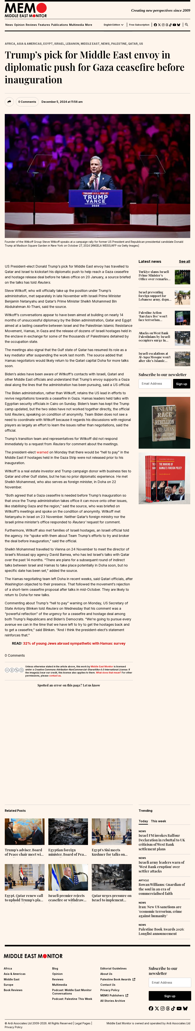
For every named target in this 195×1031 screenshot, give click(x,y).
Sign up (181, 384)
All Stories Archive (112, 1000)
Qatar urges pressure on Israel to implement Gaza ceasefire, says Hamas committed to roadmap (111, 898)
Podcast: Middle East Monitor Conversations (72, 991)
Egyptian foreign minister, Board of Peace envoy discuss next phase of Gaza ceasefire (67, 852)
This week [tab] (158, 821)
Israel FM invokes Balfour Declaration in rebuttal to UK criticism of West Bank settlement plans (162, 842)
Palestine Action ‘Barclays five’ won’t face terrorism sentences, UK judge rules (153, 316)
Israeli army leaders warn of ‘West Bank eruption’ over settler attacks (161, 867)
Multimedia (76, 24)
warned (42, 452)
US (141, 43)
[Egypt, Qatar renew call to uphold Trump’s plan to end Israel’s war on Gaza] (25, 877)
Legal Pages (82, 1023)
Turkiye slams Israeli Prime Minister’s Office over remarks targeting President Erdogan (154, 275)
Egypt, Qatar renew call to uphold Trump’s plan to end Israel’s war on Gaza (24, 898)
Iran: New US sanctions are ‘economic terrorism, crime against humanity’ (160, 911)
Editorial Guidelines (113, 968)
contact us (55, 675)
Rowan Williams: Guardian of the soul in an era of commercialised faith (162, 889)
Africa (10, 43)
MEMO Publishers (112, 995)
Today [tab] (143, 821)
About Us (106, 973)
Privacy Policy (109, 990)
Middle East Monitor (102, 666)
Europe (8, 984)
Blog (55, 968)
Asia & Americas (29, 43)
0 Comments (27, 101)
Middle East (90, 43)
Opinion (19, 24)
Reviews (31, 24)
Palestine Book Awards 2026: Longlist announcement (161, 931)
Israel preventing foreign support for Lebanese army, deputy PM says (155, 295)
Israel (59, 43)
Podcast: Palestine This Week (72, 998)
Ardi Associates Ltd (178, 1023)
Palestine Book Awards (115, 979)
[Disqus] (69, 740)
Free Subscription (139, 24)
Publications (59, 24)
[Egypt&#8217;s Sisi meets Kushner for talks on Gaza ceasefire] (112, 831)
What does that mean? (108, 672)
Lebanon (72, 43)
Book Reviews (13, 990)
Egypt (48, 43)
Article (144, 880)
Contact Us (107, 984)
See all (184, 261)
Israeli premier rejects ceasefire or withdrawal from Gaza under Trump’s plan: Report (67, 898)
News (9, 24)
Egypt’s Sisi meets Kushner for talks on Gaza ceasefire (108, 852)
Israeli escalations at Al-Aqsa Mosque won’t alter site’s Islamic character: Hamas (154, 357)
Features (44, 24)
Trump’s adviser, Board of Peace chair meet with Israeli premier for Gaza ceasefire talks (24, 852)
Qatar (133, 43)
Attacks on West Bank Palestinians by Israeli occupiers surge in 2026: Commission (154, 336)
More (88, 24)
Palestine (119, 43)
